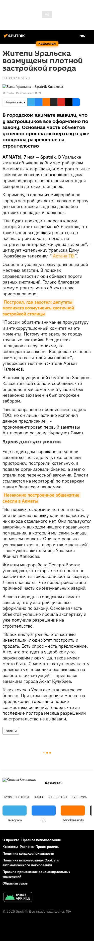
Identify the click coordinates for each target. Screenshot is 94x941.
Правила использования (41, 840)
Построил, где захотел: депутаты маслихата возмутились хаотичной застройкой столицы (39, 308)
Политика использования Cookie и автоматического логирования (31, 862)
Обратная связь (15, 883)
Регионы (11, 730)
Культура (79, 797)
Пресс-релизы (47, 846)
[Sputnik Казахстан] (15, 37)
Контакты (10, 846)
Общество (58, 797)
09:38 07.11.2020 (16, 78)
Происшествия (16, 797)
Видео (39, 797)
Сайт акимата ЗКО (28, 93)
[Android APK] (18, 897)
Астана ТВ (63, 256)
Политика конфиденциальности (28, 853)
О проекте (11, 840)
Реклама (27, 846)
